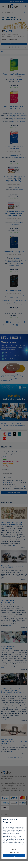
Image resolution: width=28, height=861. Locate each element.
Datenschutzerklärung (17, 844)
